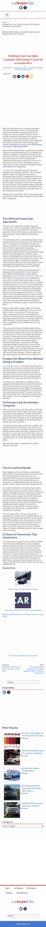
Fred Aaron (8, 68)
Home (7, 888)
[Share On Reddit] (27, 76)
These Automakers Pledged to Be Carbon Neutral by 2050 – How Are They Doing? (33, 669)
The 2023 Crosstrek (10, 170)
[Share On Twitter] (18, 76)
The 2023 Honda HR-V (11, 366)
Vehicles (9, 893)
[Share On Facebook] (14, 76)
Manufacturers (22, 893)
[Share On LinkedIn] (23, 76)
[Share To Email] (31, 76)
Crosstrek (40, 68)
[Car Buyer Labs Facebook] (21, 7)
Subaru (25, 69)
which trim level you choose (24, 276)
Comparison (32, 68)
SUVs (29, 69)
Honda (16, 69)
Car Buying (18, 888)
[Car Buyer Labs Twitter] (25, 7)
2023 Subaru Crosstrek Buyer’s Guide (23, 589)
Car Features (31, 888)
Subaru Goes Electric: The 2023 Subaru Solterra (23, 610)
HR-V (20, 69)
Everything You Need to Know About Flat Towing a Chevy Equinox (31, 788)
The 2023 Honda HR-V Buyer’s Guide (23, 656)
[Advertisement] (23, 103)
